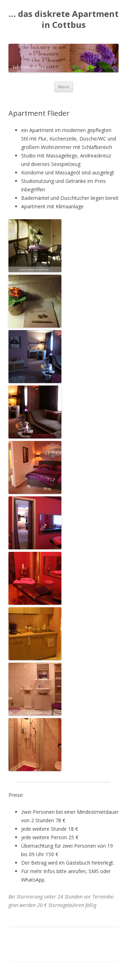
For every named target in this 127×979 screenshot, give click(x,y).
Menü (63, 86)
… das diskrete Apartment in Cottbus (64, 19)
